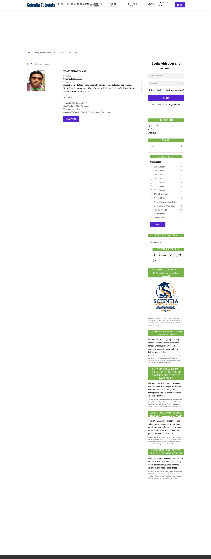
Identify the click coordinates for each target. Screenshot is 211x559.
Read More (71, 118)
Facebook (154, 255)
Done (158, 225)
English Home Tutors (73, 85)
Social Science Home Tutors (76, 91)
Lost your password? (175, 90)
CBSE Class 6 (159, 190)
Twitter (160, 255)
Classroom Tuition (97, 5)
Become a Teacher (132, 5)
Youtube (154, 261)
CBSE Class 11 (160, 174)
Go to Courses (156, 242)
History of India (160, 210)
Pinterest (175, 255)
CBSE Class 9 (159, 167)
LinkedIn (170, 255)
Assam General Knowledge (165, 202)
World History (159, 214)
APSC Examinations (162, 194)
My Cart (151, 129)
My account (153, 125)
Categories (65, 4)
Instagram (180, 255)
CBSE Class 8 (159, 182)
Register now (174, 104)
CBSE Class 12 (160, 178)
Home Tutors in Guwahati (75, 88)
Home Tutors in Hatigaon (100, 88)
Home (29, 53)
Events (86, 4)
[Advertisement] (105, 28)
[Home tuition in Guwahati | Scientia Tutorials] (41, 5)
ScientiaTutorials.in (72, 79)
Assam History (160, 198)
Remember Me (156, 90)
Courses (151, 4)
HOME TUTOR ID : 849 (74, 71)
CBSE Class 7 (159, 186)
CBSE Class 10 (160, 171)
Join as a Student (113, 5)
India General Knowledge (164, 206)
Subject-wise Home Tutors (45, 53)
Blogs (76, 4)
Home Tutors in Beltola (94, 85)
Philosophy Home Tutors (123, 88)
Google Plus (165, 255)
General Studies (160, 218)
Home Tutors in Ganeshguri (119, 85)
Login (179, 5)
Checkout (152, 133)
